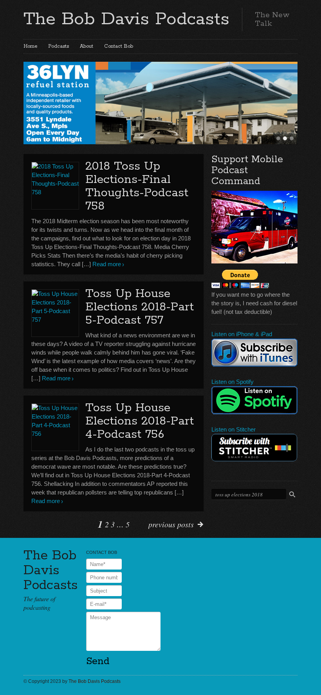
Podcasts (58, 46)
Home (30, 46)
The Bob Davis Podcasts (126, 19)
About (86, 46)
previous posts (171, 524)
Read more (106, 264)
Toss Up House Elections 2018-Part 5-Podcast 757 (139, 307)
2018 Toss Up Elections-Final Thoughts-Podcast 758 (136, 186)
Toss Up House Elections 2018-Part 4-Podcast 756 (139, 421)
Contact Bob (118, 46)
